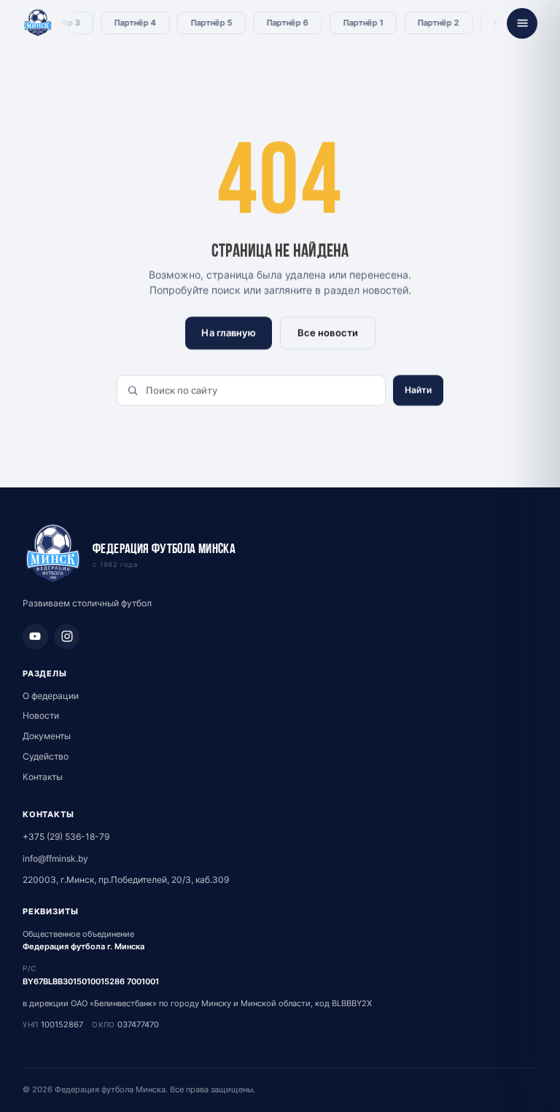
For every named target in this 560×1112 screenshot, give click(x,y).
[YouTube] (35, 636)
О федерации (51, 695)
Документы (47, 735)
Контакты (43, 776)
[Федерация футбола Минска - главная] (38, 23)
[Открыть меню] (522, 23)
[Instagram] (66, 636)
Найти (418, 390)
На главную (228, 333)
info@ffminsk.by (55, 858)
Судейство (46, 756)
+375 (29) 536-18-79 (66, 836)
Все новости (327, 333)
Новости (41, 715)
